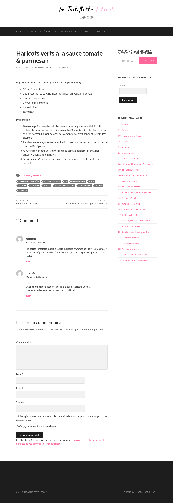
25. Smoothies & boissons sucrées (133, 260)
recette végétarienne (64, 186)
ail (65, 181)
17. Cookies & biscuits (128, 215)
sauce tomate (85, 186)
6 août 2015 (22, 67)
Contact (100, 31)
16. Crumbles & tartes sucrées (132, 209)
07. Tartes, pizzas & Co (128, 158)
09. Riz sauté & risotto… (129, 169)
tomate (98, 186)
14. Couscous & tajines (128, 198)
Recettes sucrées (64, 31)
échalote (23, 190)
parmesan (34, 186)
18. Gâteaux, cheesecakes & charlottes (135, 220)
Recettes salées (38, 31)
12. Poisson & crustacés (129, 186)
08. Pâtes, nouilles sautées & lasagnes (135, 164)
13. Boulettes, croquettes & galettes (134, 192)
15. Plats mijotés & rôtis (31, 175)
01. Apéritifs (123, 124)
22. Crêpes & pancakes (128, 243)
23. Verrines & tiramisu (128, 249)
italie (91, 181)
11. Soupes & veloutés (128, 181)
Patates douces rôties (26, 202)
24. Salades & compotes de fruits (133, 254)
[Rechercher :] (128, 60)
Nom (19, 373)
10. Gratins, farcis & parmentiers (133, 175)
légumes (22, 186)
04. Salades (123, 141)
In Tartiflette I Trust (35, 492)
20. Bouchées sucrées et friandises (134, 232)
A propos (86, 31)
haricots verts (78, 181)
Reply (29, 262)
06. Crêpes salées (126, 152)
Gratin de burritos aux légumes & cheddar (87, 202)
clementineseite (41, 67)
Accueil (20, 31)
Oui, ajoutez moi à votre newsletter (37, 426)
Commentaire (24, 342)
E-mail (20, 388)
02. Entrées (123, 130)
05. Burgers (123, 147)
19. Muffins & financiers (129, 226)
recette (47, 186)
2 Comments (61, 67)
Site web (20, 402)
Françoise (31, 273)
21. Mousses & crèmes (128, 237)
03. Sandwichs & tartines (129, 135)
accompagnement (52, 181)
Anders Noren (142, 492)
